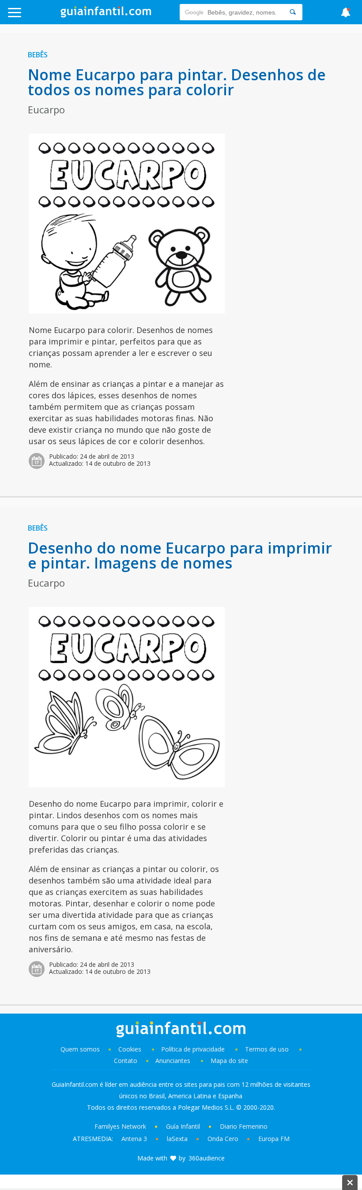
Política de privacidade (193, 1049)
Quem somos (80, 1049)
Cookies (130, 1049)
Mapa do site (229, 1060)
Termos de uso (267, 1049)
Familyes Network (120, 1126)
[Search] (292, 12)
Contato (125, 1060)
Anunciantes (172, 1060)
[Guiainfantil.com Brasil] (106, 15)
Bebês (38, 55)
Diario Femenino (244, 1126)
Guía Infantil (183, 1126)
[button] (36, 16)
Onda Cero (222, 1138)
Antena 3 (134, 1138)
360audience (207, 1158)
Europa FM (274, 1138)
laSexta (177, 1138)
